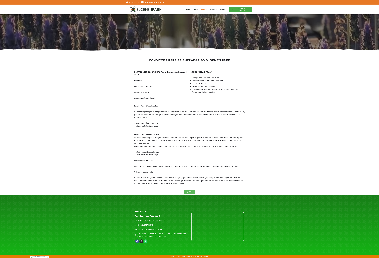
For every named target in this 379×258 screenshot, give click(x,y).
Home (188, 9)
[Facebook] (137, 241)
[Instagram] (141, 241)
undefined (40, 257)
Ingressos (203, 9)
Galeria (212, 9)
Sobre (195, 9)
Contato (223, 9)
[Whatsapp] (145, 241)
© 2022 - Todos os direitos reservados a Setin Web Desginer (189, 256)
